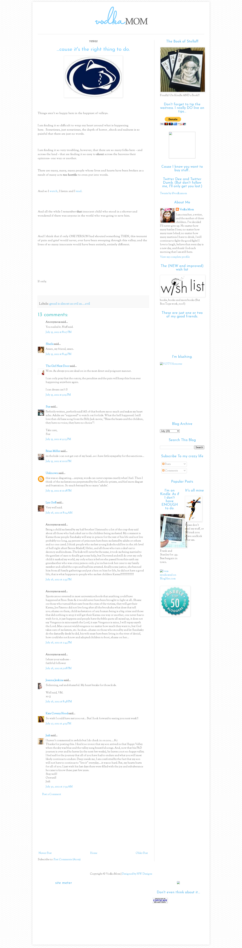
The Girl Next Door (57, 366)
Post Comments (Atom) (67, 859)
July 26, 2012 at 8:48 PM (59, 702)
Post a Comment (51, 794)
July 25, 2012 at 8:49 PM (58, 354)
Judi (48, 736)
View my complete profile (175, 257)
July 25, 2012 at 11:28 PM (59, 491)
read (78, 191)
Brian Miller (53, 451)
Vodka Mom (186, 210)
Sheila (50, 344)
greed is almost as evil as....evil (69, 304)
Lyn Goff (51, 503)
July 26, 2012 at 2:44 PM (59, 643)
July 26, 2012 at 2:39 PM (59, 580)
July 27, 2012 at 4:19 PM (58, 724)
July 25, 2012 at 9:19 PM (58, 395)
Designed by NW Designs (136, 874)
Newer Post (45, 853)
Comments (171, 471)
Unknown (52, 473)
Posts (167, 464)
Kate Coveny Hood (57, 713)
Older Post (142, 853)
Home (93, 853)
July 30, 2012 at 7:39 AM (59, 787)
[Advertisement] (93, 824)
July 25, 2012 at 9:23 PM (58, 439)
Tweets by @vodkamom (173, 193)
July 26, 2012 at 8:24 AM (59, 513)
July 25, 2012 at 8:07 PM (59, 332)
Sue (48, 407)
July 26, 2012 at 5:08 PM (59, 668)
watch (54, 191)
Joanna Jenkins (54, 680)
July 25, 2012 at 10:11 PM (58, 461)
